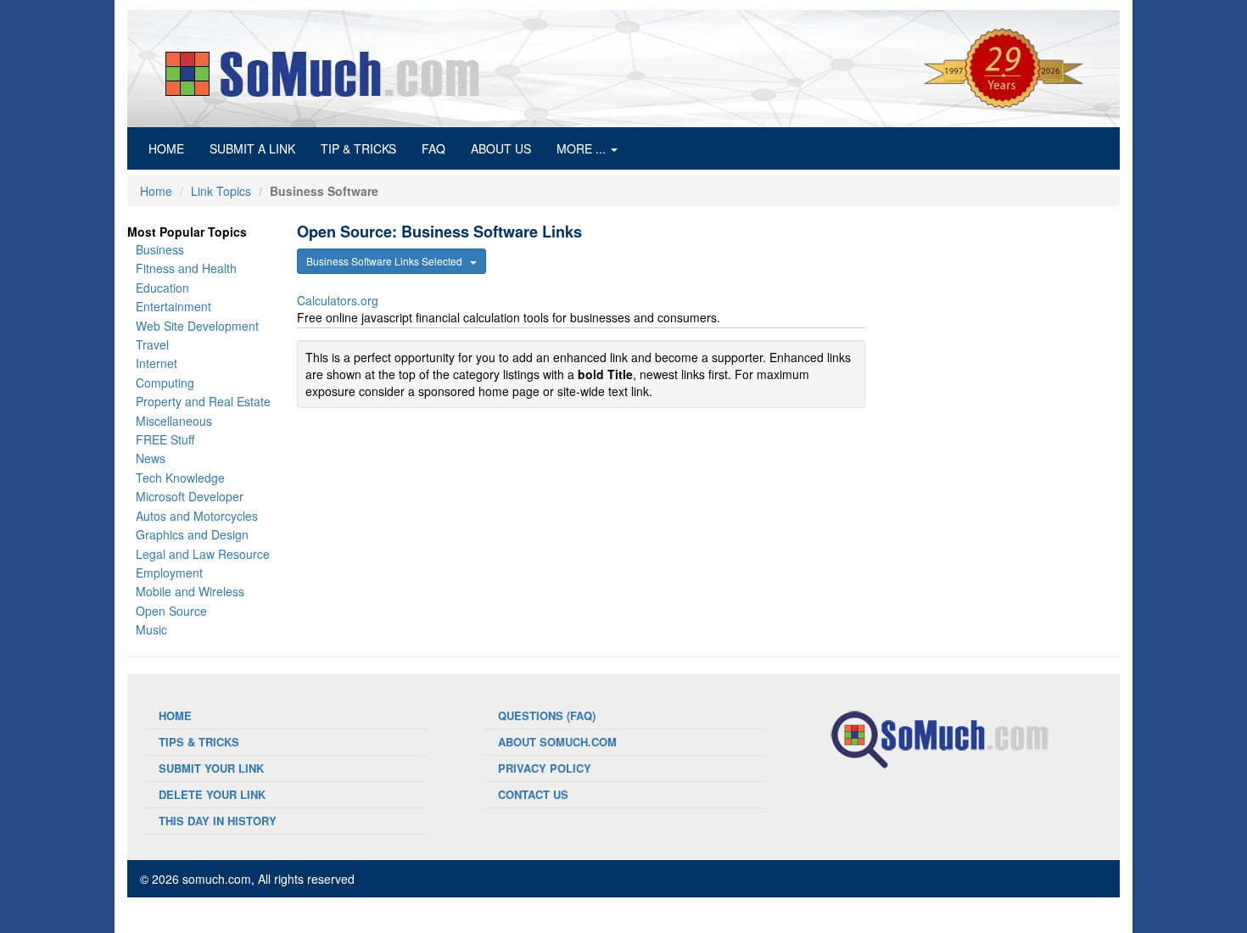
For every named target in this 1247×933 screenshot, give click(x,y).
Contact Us (533, 794)
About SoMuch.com (557, 742)
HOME (172, 148)
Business (160, 249)
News (150, 458)
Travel (152, 344)
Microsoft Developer (189, 496)
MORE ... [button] (582, 148)
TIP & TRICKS (358, 148)
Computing (165, 382)
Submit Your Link (211, 768)
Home (156, 190)
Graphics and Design (192, 534)
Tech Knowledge (180, 477)
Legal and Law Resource (203, 553)
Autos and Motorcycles (197, 515)
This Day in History (218, 821)
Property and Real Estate (203, 401)
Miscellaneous (174, 420)
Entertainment (173, 306)
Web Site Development (197, 325)
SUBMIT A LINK (252, 148)
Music (151, 629)
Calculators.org (337, 300)
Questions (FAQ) (547, 715)
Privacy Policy (544, 768)
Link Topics (221, 190)
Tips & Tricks (199, 742)
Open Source (171, 610)
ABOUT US (501, 148)
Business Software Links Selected (388, 261)
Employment (169, 572)
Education (162, 287)
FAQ (433, 148)
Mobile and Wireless (190, 591)
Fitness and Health (186, 268)
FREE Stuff (165, 439)
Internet (156, 363)
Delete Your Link (212, 794)
